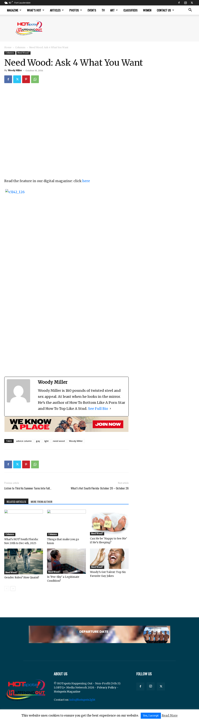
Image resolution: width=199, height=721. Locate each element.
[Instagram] (185, 2)
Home (7, 47)
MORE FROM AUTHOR (41, 502)
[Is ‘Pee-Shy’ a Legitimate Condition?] (66, 561)
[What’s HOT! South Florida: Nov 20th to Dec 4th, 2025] (23, 523)
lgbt (46, 440)
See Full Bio (98, 408)
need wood (59, 440)
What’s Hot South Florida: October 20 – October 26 (100, 488)
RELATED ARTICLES (16, 502)
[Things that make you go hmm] (66, 523)
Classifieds (130, 10)
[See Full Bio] (110, 409)
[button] (190, 10)
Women (147, 10)
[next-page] (12, 588)
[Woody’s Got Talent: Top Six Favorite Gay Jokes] (109, 559)
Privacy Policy (106, 687)
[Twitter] (192, 2)
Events (92, 10)
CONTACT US (164, 10)
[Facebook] (179, 2)
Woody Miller (15, 70)
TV (103, 10)
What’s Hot (34, 10)
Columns (20, 47)
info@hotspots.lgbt (82, 699)
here (86, 181)
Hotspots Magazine (67, 691)
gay (38, 440)
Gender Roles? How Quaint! (21, 577)
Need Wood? (23, 53)
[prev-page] (6, 588)
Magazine (12, 10)
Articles (55, 10)
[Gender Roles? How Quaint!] (23, 561)
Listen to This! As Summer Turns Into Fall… (27, 488)
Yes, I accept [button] (151, 715)
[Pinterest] (26, 79)
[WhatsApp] (35, 79)
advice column (24, 440)
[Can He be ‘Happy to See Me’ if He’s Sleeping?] (109, 522)
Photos (74, 10)
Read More (170, 715)
